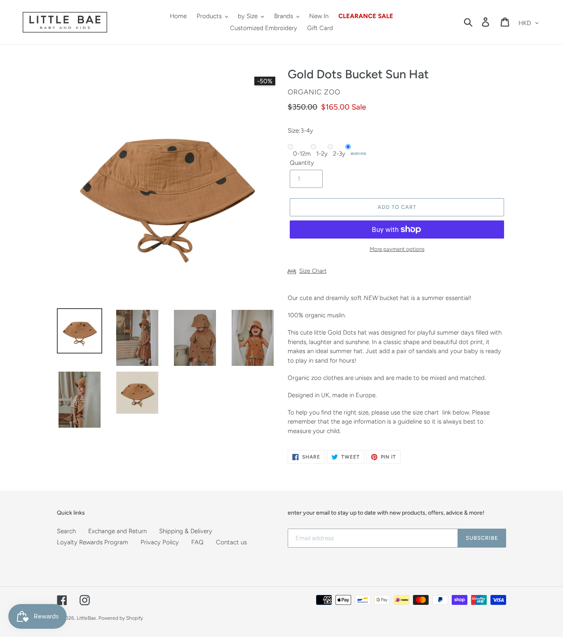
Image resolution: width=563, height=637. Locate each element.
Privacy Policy (160, 542)
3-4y (358, 153)
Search (66, 531)
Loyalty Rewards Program (92, 542)
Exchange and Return (117, 531)
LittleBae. (87, 618)
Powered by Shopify (121, 618)
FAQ (197, 542)
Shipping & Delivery (185, 531)
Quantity (302, 162)
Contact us (231, 542)
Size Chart (312, 270)
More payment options (397, 249)
